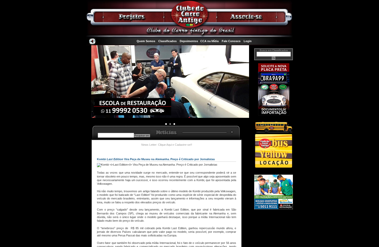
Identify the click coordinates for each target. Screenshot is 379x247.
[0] (166, 124)
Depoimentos (189, 41)
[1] (170, 124)
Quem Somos (146, 41)
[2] (174, 124)
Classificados (167, 41)
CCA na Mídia (209, 41)
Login (248, 41)
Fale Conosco (231, 41)
